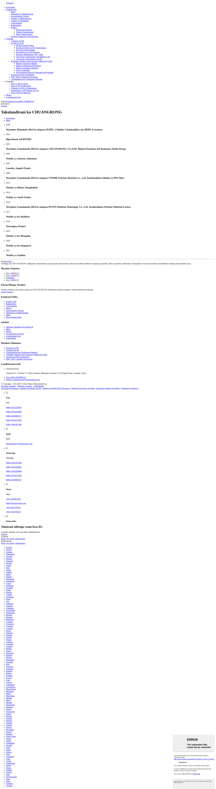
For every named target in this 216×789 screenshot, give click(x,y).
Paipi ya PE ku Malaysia (20, 93)
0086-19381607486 (14, 424)
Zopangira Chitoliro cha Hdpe (108, 388)
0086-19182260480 (14, 412)
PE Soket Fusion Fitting (25, 50)
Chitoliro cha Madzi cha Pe (30, 388)
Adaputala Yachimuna (9, 388)
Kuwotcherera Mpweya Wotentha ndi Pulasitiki (35, 72)
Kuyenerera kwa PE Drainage (28, 52)
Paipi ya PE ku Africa (19, 84)
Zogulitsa (9, 39)
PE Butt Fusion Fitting (25, 45)
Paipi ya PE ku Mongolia (21, 86)
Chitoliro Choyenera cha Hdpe (83, 388)
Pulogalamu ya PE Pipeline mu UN (25, 90)
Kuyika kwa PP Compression (22, 75)
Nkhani (14, 27)
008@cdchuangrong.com (16, 503)
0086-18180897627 (20, 101)
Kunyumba (10, 7)
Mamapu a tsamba (25, 386)
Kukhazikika (16, 25)
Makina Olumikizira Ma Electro (28, 66)
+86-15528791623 (13, 512)
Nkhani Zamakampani (25, 32)
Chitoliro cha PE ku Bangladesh (23, 88)
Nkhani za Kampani (24, 30)
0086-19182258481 (14, 407)
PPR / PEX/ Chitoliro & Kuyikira (24, 77)
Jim (7, 539)
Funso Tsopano (7, 292)
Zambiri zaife (11, 9)
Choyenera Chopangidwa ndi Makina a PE (33, 57)
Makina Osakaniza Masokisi (27, 68)
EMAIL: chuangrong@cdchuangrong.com (23, 380)
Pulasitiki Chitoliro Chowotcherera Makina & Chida (31, 61)
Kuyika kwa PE (17, 43)
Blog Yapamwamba (14, 317)
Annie (11, 539)
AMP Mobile (38, 386)
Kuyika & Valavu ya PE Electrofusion (31, 48)
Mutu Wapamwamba (24, 34)
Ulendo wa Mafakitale (20, 21)
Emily (3, 539)
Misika (8, 95)
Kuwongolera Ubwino (20, 16)
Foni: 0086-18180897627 (16, 377)
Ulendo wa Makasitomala (21, 18)
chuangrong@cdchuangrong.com (19, 444)
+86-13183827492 (13, 499)
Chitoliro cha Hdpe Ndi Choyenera (56, 388)
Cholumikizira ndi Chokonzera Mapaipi (26, 79)
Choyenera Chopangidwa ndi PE (29, 59)
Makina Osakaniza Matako (26, 63)
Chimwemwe (20, 539)
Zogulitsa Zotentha (8, 386)
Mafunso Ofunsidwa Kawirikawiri (24, 36)
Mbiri (13, 12)
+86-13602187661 (13, 507)
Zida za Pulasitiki (23, 70)
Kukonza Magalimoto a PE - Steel (29, 54)
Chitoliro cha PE (17, 41)
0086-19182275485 (14, 420)
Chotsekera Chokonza (129, 388)
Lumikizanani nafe (13, 97)
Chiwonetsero (16, 23)
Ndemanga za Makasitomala (22, 14)
